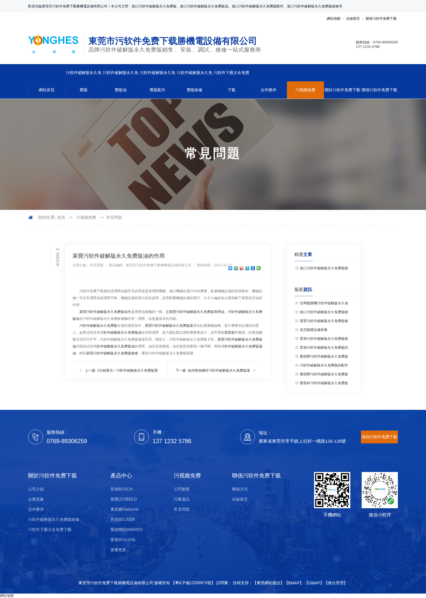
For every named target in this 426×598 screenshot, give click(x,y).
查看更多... (119, 550)
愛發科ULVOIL (123, 540)
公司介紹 (36, 489)
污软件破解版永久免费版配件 (157, 81)
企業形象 (36, 499)
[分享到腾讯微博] (247, 268)
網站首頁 (46, 90)
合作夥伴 (268, 90)
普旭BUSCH (121, 489)
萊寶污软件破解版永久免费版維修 (112, 353)
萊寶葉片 (231, 332)
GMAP (314, 583)
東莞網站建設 (268, 583)
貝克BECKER (122, 519)
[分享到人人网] (253, 268)
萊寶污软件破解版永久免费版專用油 (196, 312)
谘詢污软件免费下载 (379, 437)
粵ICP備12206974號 (193, 583)
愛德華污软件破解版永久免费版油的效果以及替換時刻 (324, 375)
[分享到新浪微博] (242, 268)
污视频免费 (305, 90)
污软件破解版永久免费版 (83, 81)
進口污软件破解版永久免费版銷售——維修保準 (324, 269)
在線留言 (353, 18)
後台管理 (336, 583)
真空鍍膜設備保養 (313, 330)
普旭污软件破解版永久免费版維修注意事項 (324, 340)
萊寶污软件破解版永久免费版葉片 (171, 325)
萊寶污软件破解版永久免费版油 (103, 312)
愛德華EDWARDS (126, 529)
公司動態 (182, 489)
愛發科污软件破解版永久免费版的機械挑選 (324, 384)
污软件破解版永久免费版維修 (194, 81)
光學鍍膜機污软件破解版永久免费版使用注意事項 (324, 304)
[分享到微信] (259, 268)
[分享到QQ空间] (236, 268)
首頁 (61, 217)
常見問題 (114, 217)
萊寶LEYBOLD (123, 499)
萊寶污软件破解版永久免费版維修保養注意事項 (324, 322)
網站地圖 (333, 18)
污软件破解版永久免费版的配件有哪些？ (324, 366)
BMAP (294, 583)
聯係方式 (240, 489)
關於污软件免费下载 (342, 90)
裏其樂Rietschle (124, 509)
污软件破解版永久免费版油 (120, 81)
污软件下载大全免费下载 (231, 81)
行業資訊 (182, 499)
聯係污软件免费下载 (381, 18)
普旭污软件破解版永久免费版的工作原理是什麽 (324, 348)
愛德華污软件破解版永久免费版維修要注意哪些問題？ (324, 357)
